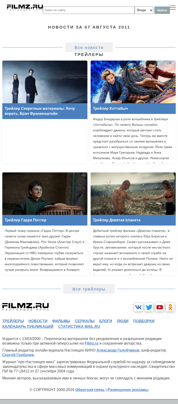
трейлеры (13, 321)
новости (38, 321)
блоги (105, 321)
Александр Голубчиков (117, 350)
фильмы (61, 321)
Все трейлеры (89, 289)
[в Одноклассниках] (170, 307)
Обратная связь (90, 390)
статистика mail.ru (79, 327)
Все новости (89, 47)
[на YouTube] (160, 307)
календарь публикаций (28, 327)
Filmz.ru (92, 343)
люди (123, 321)
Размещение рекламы (128, 390)
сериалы (85, 321)
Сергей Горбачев (18, 355)
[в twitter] (149, 307)
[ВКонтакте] (138, 307)
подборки (144, 321)
